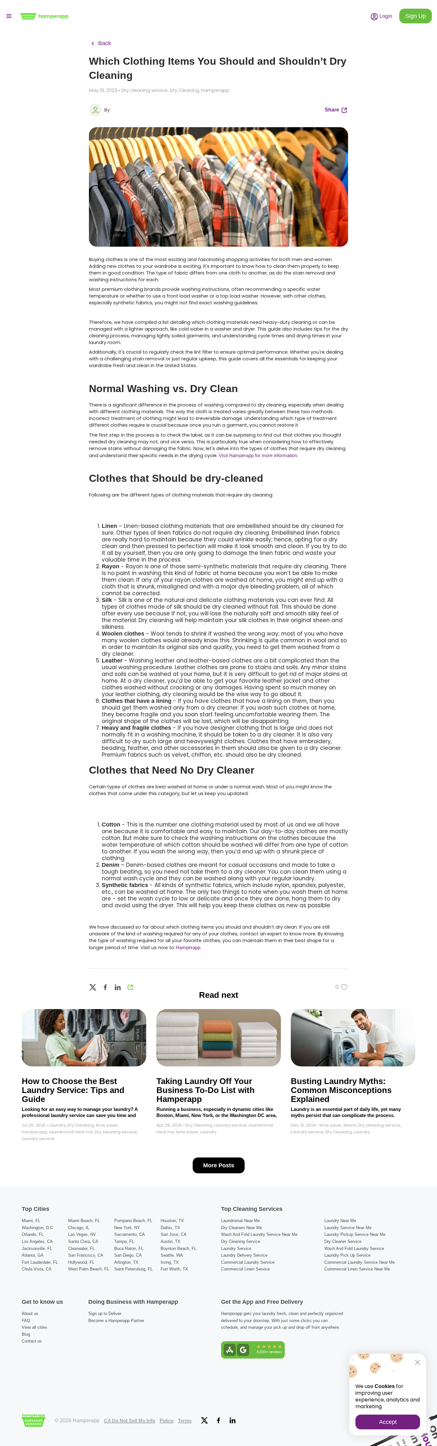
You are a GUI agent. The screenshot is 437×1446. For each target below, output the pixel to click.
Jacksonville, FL (37, 1248)
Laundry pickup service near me (354, 1234)
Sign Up (415, 16)
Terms (185, 1420)
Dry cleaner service (343, 1241)
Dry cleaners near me (241, 1227)
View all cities (34, 1327)
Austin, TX (170, 1241)
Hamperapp (188, 947)
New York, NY (127, 1227)
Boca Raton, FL (128, 1248)
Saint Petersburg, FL (133, 1269)
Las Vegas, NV (82, 1234)
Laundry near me (340, 1220)
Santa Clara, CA (83, 1241)
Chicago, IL (78, 1227)
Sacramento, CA (129, 1234)
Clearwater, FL (81, 1248)
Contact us (32, 1341)
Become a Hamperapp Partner (116, 1320)
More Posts (218, 1165)
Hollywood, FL (81, 1262)
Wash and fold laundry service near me (259, 1234)
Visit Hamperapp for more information (258, 455)
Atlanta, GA (33, 1255)
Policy (166, 1420)
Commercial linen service (245, 1269)
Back (104, 43)
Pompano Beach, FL (133, 1220)
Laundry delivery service (244, 1255)
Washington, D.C (37, 1227)
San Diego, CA (128, 1255)
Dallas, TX (170, 1227)
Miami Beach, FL (84, 1220)
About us (30, 1313)
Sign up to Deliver (104, 1313)
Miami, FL (31, 1220)
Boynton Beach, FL (178, 1248)
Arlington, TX (126, 1262)
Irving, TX (170, 1262)
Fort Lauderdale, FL (40, 1262)
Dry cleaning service (240, 1241)
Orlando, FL (33, 1234)
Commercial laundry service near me (359, 1262)
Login (385, 16)
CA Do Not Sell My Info (129, 1420)
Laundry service (236, 1248)
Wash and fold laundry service (354, 1248)
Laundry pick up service (347, 1255)
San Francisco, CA (85, 1255)
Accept (388, 1422)
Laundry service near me (347, 1227)
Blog (26, 1334)
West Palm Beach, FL (88, 1269)
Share (332, 109)
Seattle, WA (172, 1255)
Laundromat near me (240, 1220)
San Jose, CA (174, 1234)
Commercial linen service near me (357, 1269)
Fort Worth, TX (174, 1269)
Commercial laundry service (247, 1262)
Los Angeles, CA (37, 1241)
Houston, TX (172, 1220)
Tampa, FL (124, 1241)
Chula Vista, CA (37, 1269)
